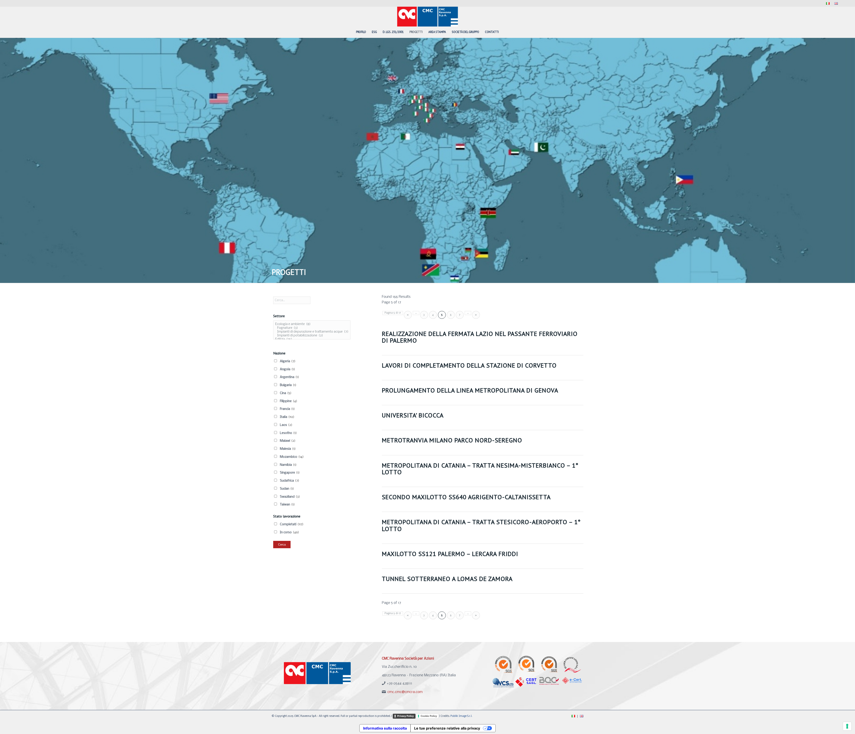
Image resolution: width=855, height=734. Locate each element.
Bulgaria (288, 385)
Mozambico (292, 457)
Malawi (287, 441)
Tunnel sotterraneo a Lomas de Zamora (447, 579)
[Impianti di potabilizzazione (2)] (312, 335)
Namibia (288, 465)
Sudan (287, 489)
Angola (287, 369)
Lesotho (288, 433)
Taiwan (287, 504)
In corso (289, 532)
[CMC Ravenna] (427, 16)
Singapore (290, 472)
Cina (285, 393)
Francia (287, 409)
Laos (286, 425)
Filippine (288, 401)
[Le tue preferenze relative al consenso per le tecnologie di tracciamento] (847, 726)
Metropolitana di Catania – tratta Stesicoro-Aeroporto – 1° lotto (481, 525)
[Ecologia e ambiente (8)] (312, 324)
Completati (291, 524)
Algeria (287, 361)
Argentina (289, 377)
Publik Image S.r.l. (461, 716)
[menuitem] (828, 3)
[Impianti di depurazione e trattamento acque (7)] (312, 332)
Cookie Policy (429, 716)
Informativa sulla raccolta (385, 728)
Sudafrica (289, 481)
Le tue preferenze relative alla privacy (447, 728)
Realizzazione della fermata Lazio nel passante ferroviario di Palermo (480, 337)
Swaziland (290, 497)
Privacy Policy (405, 716)
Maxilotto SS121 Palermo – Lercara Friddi (450, 554)
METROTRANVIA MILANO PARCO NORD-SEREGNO (452, 440)
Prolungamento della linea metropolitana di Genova (470, 390)
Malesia (288, 449)
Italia (287, 417)
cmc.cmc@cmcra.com (405, 692)
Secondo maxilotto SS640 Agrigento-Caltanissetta (466, 497)
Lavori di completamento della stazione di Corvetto (469, 365)
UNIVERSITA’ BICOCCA (413, 415)
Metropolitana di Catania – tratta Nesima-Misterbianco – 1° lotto (480, 468)
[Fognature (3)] (312, 328)
